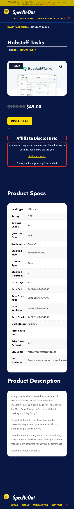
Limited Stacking (36, 252)
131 (30, 332)
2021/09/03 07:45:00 (38, 317)
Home (10, 27)
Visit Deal (20, 121)
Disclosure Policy (49, 4)
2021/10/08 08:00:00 (38, 289)
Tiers (30, 263)
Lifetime (32, 209)
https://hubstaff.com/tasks (42, 351)
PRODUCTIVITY (27, 49)
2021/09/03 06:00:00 (38, 308)
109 (30, 235)
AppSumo (22, 27)
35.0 (30, 282)
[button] (61, 66)
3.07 (30, 216)
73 (29, 343)
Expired (32, 244)
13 (29, 224)
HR (15, 49)
